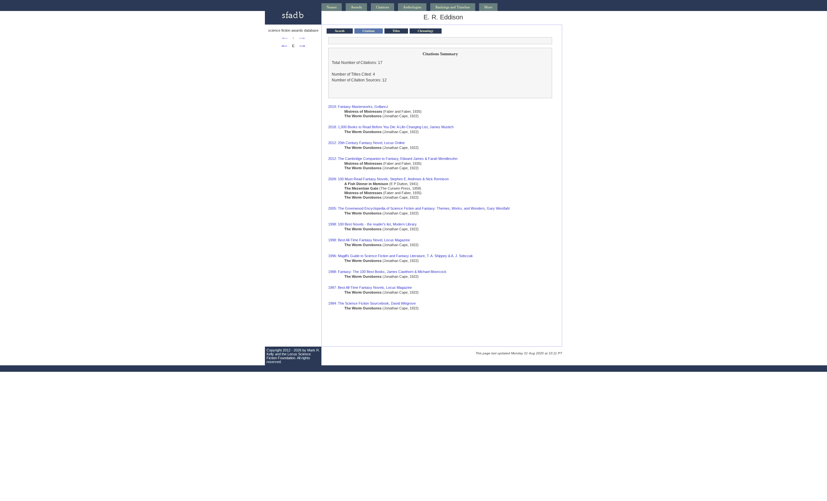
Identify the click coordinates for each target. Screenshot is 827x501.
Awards (356, 7)
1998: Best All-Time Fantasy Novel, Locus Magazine (369, 240)
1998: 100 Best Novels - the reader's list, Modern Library (372, 224)
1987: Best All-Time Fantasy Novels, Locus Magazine (370, 287)
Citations (382, 7)
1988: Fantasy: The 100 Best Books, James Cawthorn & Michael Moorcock (387, 272)
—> (302, 38)
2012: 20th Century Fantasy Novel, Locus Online (366, 143)
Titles (396, 31)
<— (285, 38)
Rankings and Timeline (452, 7)
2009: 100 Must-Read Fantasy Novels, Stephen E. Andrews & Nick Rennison (388, 179)
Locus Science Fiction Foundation (289, 356)
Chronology (426, 31)
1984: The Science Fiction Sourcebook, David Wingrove (372, 303)
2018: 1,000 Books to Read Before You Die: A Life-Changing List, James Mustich (391, 127)
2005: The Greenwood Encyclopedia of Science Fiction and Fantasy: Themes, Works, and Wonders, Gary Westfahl (418, 208)
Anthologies (412, 7)
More (488, 7)
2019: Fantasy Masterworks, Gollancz (358, 107)
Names (332, 7)
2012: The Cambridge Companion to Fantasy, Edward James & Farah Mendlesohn (392, 159)
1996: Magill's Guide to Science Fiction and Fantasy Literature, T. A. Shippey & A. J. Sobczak (400, 256)
